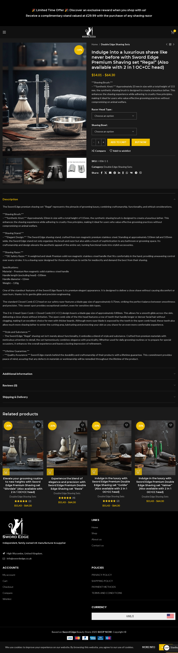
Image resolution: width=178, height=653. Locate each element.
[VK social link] (131, 173)
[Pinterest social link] (114, 173)
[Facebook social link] (101, 173)
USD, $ (130, 616)
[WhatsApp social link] (127, 173)
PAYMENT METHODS (104, 586)
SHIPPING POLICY (102, 580)
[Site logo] (89, 31)
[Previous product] (166, 44)
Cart (5, 580)
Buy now (140, 142)
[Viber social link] (140, 173)
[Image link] (16, 527)
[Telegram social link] (136, 173)
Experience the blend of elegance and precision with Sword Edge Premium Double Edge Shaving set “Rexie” (67, 483)
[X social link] (105, 173)
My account (9, 574)
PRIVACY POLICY (102, 574)
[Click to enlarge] (8, 150)
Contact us (98, 545)
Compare (8, 592)
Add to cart (118, 142)
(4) (73, 498)
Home (95, 44)
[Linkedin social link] (119, 173)
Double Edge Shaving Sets (115, 44)
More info (148, 647)
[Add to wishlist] (38, 425)
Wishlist (7, 598)
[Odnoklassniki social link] (123, 173)
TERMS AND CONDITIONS (107, 592)
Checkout (8, 586)
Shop (94, 533)
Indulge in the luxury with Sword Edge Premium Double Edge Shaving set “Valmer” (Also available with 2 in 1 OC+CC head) (155, 485)
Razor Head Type (101, 109)
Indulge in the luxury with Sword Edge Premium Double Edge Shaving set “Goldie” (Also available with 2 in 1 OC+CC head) (111, 485)
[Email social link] (110, 173)
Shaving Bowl (99, 125)
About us (97, 539)
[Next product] (173, 44)
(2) (30, 501)
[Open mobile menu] (4, 32)
